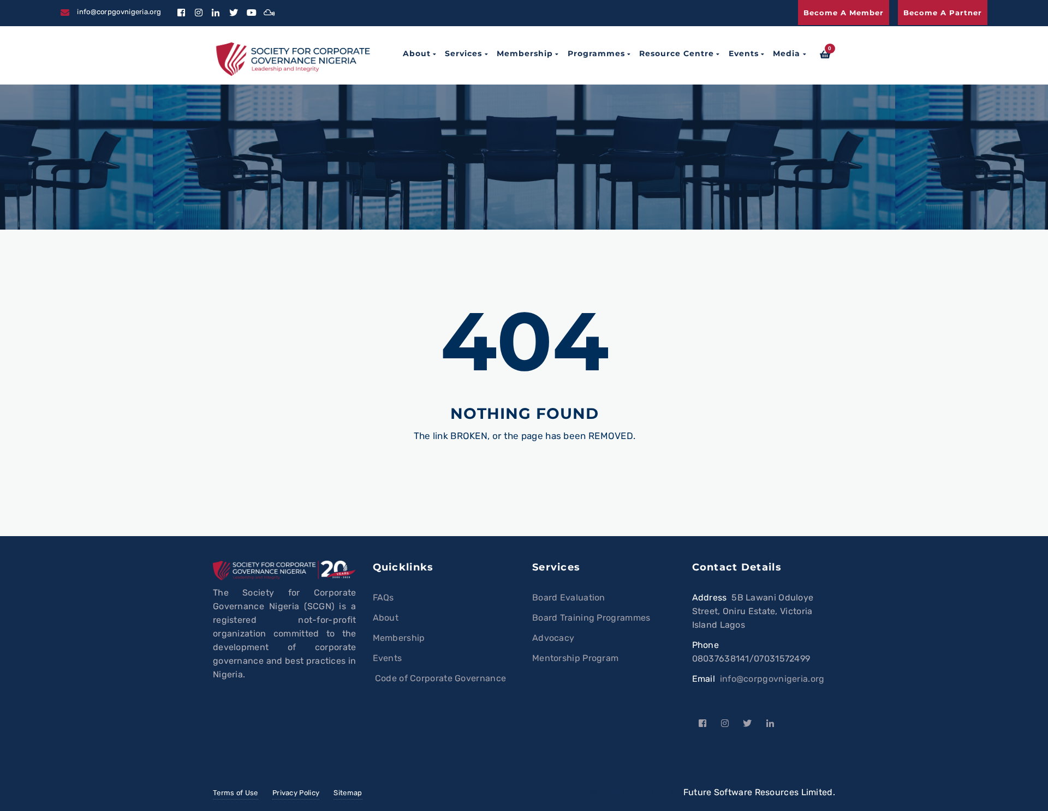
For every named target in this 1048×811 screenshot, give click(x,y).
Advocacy (553, 638)
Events (744, 53)
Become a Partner (942, 12)
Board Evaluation (568, 597)
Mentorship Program (575, 658)
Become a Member (843, 12)
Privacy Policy (295, 793)
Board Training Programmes (591, 617)
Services (463, 53)
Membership (525, 53)
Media (786, 53)
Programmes (596, 53)
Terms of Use (235, 793)
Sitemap (348, 793)
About (417, 53)
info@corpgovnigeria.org (772, 679)
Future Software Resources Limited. (759, 792)
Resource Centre (676, 53)
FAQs (383, 597)
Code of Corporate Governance (440, 678)
